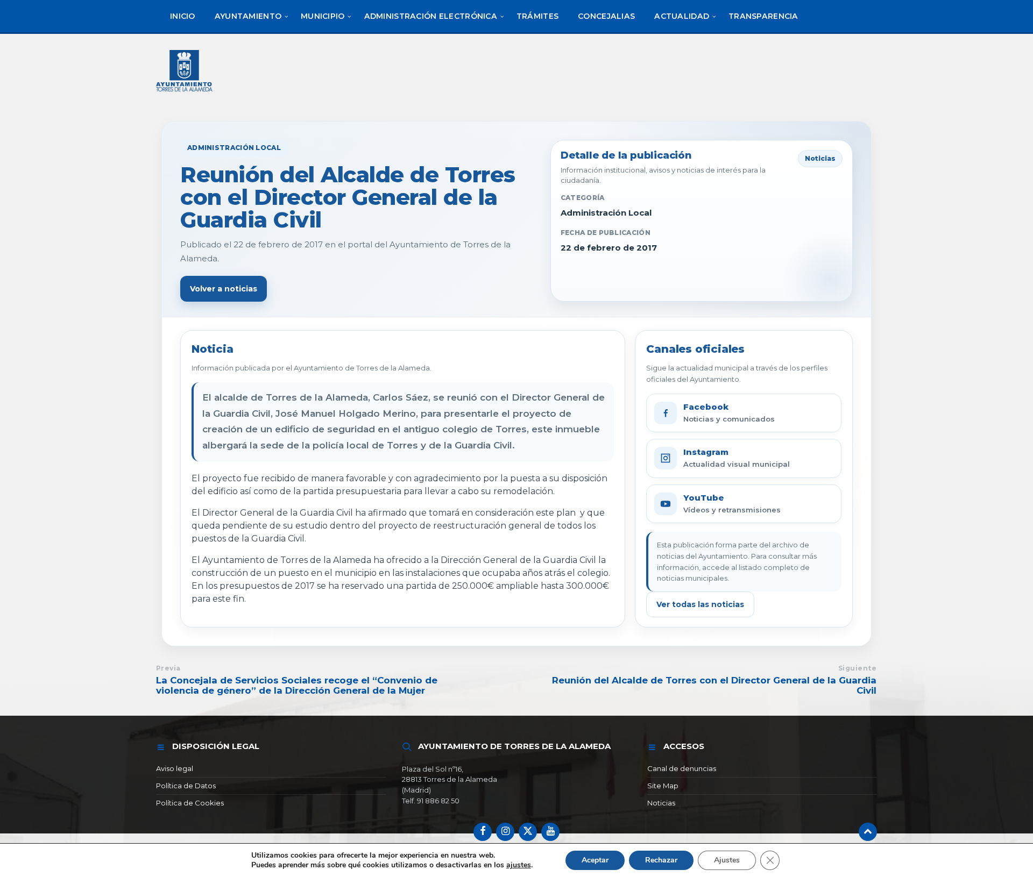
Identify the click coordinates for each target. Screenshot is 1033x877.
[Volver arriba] (868, 832)
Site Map (662, 785)
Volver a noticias (223, 289)
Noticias (661, 802)
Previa (168, 668)
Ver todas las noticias (700, 604)
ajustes (518, 865)
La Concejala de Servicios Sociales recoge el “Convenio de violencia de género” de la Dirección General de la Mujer (296, 685)
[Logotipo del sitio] (185, 93)
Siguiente (857, 668)
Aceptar (595, 860)
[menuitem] (182, 16)
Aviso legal (174, 768)
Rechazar (661, 860)
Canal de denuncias (681, 768)
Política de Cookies (190, 802)
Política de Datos (186, 785)
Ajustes (727, 860)
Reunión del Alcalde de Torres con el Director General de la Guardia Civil (714, 685)
